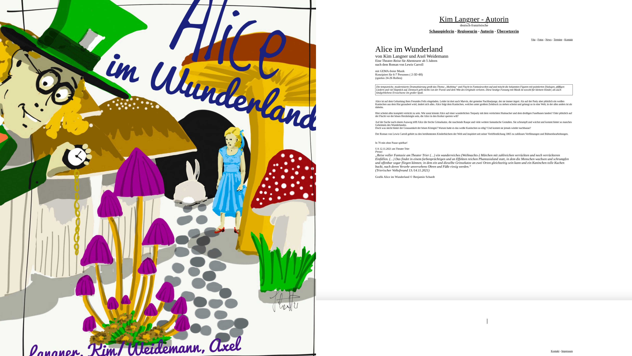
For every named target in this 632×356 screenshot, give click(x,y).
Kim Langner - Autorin (474, 19)
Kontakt (568, 39)
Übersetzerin (508, 31)
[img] (158, 178)
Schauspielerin (441, 31)
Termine (558, 39)
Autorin (487, 31)
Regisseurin (467, 31)
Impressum (567, 351)
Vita (533, 39)
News (548, 39)
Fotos (540, 39)
